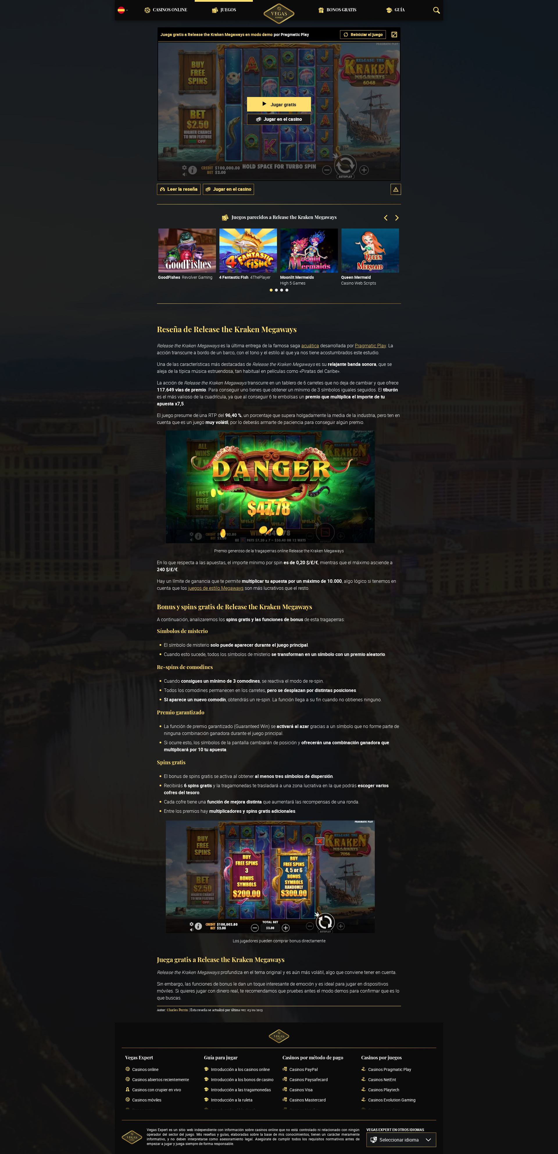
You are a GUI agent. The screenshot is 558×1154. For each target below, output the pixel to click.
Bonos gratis (341, 10)
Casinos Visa (301, 1089)
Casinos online (170, 10)
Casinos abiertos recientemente (160, 1079)
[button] (396, 189)
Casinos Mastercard (307, 1100)
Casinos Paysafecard (308, 1079)
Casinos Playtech (383, 1089)
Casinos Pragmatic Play (389, 1069)
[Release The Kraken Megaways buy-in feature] (270, 931)
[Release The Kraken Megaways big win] (270, 541)
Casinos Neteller (304, 1110)
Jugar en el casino (283, 119)
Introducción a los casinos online (240, 1069)
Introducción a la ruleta (232, 1100)
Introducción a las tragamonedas (241, 1089)
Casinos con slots (384, 1110)
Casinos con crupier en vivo (156, 1089)
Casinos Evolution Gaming (392, 1100)
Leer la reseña (182, 189)
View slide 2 (276, 290)
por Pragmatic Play (291, 34)
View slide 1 (271, 290)
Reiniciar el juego (367, 34)
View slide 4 (286, 290)
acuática (310, 345)
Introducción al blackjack (233, 1110)
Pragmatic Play (370, 345)
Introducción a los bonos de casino (242, 1079)
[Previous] (386, 218)
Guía (400, 10)
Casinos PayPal (303, 1069)
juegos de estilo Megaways (216, 588)
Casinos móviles (146, 1100)
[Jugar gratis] (187, 250)
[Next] (396, 218)
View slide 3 (281, 290)
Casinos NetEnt (382, 1079)
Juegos (228, 10)
